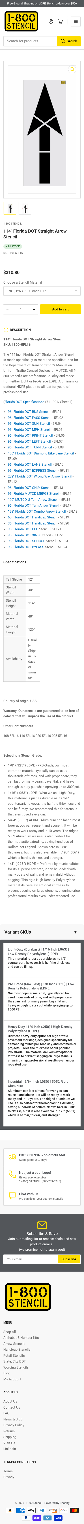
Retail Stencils (14, 1356)
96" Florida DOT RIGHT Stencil (30, 435)
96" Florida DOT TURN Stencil (30, 447)
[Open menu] (76, 21)
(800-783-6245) (40, 1181)
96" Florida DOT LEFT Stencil (29, 441)
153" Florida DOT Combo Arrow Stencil (37, 511)
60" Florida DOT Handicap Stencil (32, 517)
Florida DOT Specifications (24, 402)
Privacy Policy (13, 1425)
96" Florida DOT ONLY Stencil (29, 488)
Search (72, 41)
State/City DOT (14, 1361)
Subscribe (69, 1259)
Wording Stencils (16, 1367)
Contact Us (11, 1407)
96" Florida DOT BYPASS (26, 547)
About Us (10, 1401)
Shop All (9, 1332)
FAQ (6, 1413)
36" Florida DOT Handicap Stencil (32, 523)
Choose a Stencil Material (22, 282)
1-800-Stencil (12, 223)
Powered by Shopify (56, 1503)
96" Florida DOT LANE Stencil (30, 465)
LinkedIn (9, 1449)
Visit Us (9, 1443)
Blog (6, 1373)
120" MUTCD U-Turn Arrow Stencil (33, 500)
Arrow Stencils (14, 1344)
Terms (8, 1471)
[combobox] (42, 41)
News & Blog (12, 1419)
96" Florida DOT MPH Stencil (29, 430)
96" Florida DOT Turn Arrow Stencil (34, 505)
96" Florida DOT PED (23, 529)
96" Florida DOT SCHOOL (26, 541)
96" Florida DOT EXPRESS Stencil (32, 471)
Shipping (9, 1437)
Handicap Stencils (16, 1350)
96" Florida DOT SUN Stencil (29, 424)
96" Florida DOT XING (24, 535)
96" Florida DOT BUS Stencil (29, 412)
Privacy (8, 1477)
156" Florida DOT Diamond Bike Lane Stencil (41, 453)
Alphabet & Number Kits (21, 1338)
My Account (12, 1379)
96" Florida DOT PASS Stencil (29, 418)
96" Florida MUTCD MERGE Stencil (34, 494)
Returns (9, 1431)
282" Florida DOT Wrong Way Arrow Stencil (40, 476)
